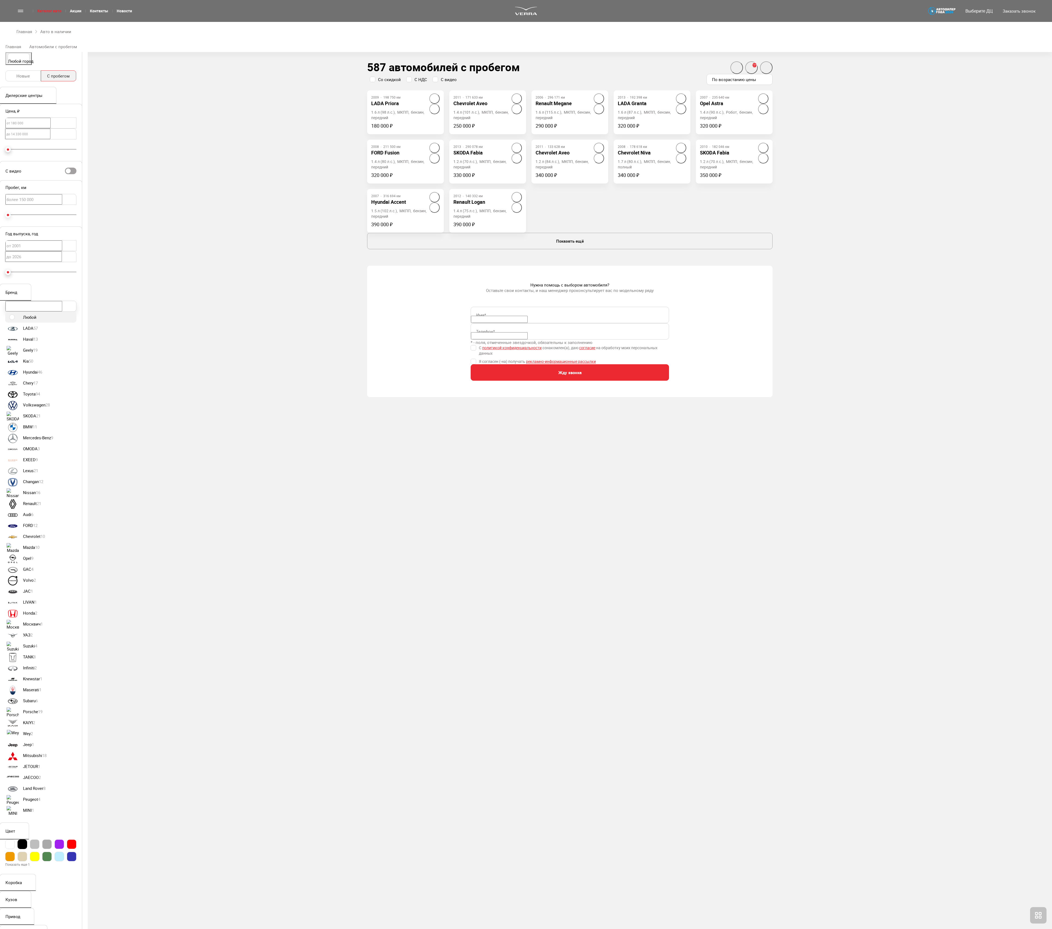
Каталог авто (49, 10)
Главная (13, 46)
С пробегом (58, 76)
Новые (23, 76)
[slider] (8, 149)
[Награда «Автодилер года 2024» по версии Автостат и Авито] (942, 11)
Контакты (99, 10)
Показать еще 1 (17, 864)
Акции (75, 10)
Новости (124, 10)
